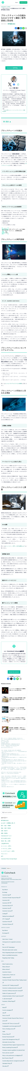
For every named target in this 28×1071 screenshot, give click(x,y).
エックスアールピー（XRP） (8, 851)
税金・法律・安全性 (6, 828)
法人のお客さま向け (6, 838)
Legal (3, 1031)
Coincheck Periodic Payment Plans (10, 897)
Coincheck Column (6, 972)
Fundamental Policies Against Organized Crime (13, 1044)
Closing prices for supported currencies (11, 942)
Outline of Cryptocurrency (8, 993)
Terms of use (5, 1015)
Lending (4, 913)
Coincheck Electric (6, 905)
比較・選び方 (4, 830)
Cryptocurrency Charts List (8, 974)
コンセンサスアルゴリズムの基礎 (13, 383)
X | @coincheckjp (6, 998)
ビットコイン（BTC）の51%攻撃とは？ (15, 546)
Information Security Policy (8, 1042)
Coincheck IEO (6, 900)
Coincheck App (5, 895)
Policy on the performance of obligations (11, 1055)
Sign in (16, 2)
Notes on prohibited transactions (9, 955)
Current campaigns (6, 1010)
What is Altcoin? (6, 969)
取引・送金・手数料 (6, 825)
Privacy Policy (5, 1034)
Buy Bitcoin (5, 889)
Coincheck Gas (6, 908)
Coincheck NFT (6, 903)
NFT (2, 856)
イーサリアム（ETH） (6, 848)
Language (3, 868)
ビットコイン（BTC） (6, 846)
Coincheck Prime (6, 921)
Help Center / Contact (7, 939)
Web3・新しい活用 (5, 841)
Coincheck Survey (6, 911)
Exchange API (5, 933)
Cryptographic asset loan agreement (10, 1026)
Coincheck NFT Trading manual (9, 985)
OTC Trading (5, 919)
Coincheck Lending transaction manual (11, 988)
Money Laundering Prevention (9, 1047)
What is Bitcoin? (6, 966)
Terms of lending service (8, 1028)
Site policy (4, 1066)
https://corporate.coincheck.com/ (7, 747)
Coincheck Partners (7, 924)
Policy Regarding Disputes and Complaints (12, 952)
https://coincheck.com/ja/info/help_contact (14, 772)
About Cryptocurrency (7, 964)
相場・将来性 (4, 833)
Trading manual (6, 977)
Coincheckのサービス (6, 835)
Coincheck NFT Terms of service (10, 1023)
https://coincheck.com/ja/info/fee (13, 773)
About (3, 1007)
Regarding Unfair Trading (8, 958)
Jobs (3, 1012)
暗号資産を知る (11, 23)
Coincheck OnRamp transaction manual (11, 990)
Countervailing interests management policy (12, 1060)
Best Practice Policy (7, 1058)
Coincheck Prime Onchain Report (9, 858)
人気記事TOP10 (5, 843)
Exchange (4, 892)
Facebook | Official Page (8, 1001)
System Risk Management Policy (10, 1039)
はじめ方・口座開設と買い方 (8, 823)
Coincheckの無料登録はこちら (14, 68)
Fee (3, 944)
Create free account (14, 672)
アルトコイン (4, 853)
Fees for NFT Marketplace (8, 947)
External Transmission (7, 1036)
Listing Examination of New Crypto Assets (12, 996)
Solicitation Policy (6, 1063)
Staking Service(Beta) (7, 916)
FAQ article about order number (9, 949)
